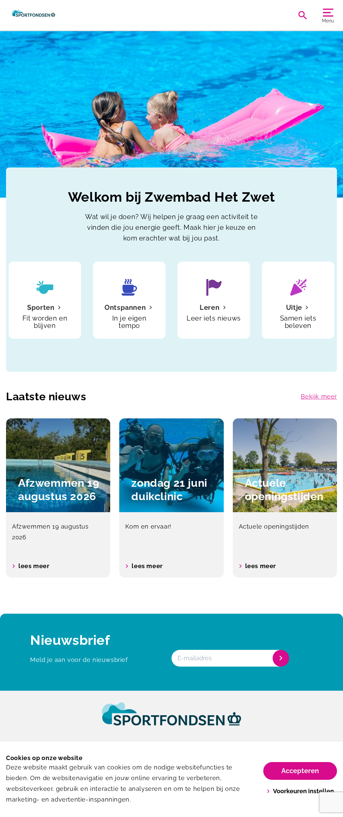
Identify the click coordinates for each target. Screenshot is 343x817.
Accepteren (300, 771)
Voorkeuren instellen (303, 791)
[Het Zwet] (33, 15)
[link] (171, 720)
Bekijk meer (319, 396)
